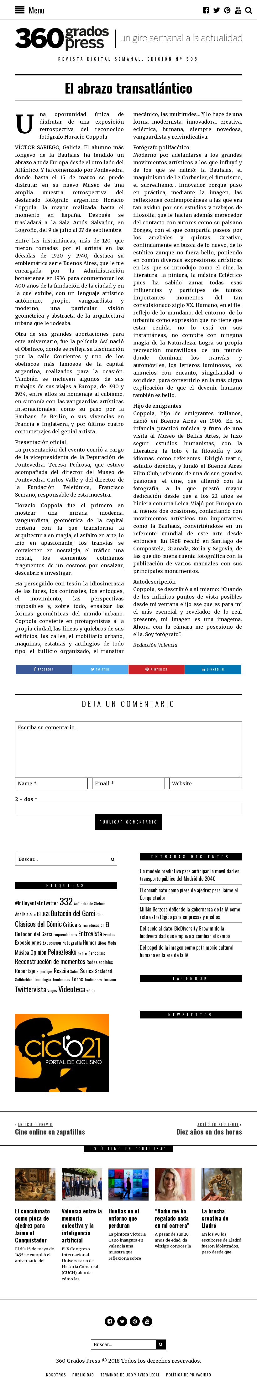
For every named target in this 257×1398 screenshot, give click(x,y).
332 (66, 901)
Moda (112, 943)
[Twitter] (216, 10)
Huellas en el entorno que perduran (123, 1218)
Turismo (109, 979)
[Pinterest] (227, 10)
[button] (111, 859)
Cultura (82, 925)
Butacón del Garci (73, 913)
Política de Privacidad (188, 1374)
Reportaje (25, 971)
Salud (74, 971)
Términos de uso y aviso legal (130, 1374)
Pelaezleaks (62, 951)
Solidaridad (24, 979)
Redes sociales (100, 961)
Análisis (21, 914)
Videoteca (71, 988)
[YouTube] (238, 10)
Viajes (52, 990)
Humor (90, 942)
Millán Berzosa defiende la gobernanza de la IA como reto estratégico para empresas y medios (190, 913)
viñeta (91, 990)
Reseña (61, 971)
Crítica (70, 924)
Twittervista (30, 989)
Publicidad (83, 1374)
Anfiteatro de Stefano (90, 903)
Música (22, 952)
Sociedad (103, 970)
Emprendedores (65, 934)
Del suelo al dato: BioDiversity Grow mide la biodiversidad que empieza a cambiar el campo (185, 932)
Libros (102, 943)
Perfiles (82, 953)
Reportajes (45, 971)
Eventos (109, 934)
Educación (96, 925)
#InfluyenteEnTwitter (36, 903)
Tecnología (42, 979)
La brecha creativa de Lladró (215, 1218)
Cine (100, 914)
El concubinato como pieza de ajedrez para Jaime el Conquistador (32, 1225)
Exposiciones (28, 942)
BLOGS (43, 914)
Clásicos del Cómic (38, 923)
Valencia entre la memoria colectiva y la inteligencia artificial (82, 1225)
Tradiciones (93, 979)
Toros (77, 979)
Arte (32, 914)
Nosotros (56, 1374)
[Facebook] (206, 10)
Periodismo (97, 953)
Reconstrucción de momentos (50, 961)
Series (87, 970)
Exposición (52, 942)
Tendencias (61, 979)
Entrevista (90, 933)
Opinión (38, 952)
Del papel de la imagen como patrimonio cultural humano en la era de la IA (186, 951)
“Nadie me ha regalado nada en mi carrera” (172, 1218)
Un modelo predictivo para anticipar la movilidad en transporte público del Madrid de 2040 (189, 874)
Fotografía (72, 942)
